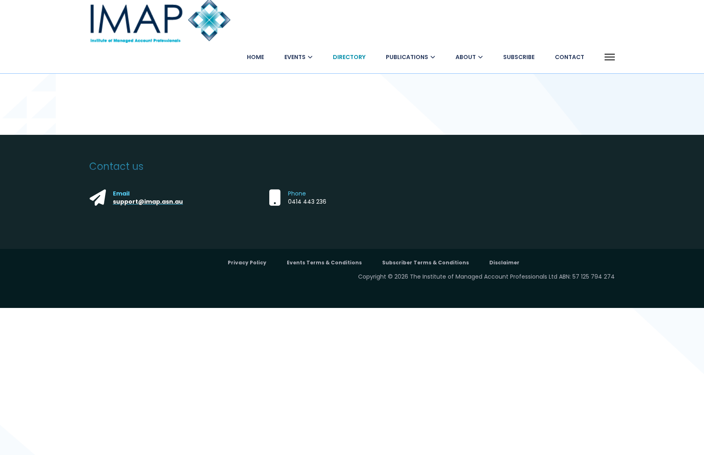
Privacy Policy (247, 262)
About (465, 57)
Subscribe (519, 57)
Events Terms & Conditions (324, 262)
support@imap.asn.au (148, 202)
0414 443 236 (307, 202)
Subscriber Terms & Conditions (425, 262)
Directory (349, 57)
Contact (569, 57)
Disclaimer (504, 262)
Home (255, 57)
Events (295, 57)
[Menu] (610, 57)
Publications (407, 57)
